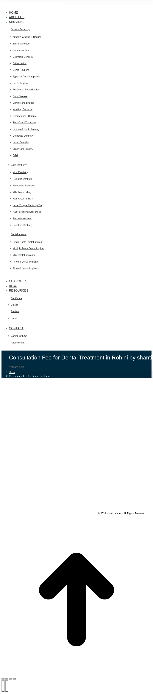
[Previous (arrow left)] (2, 686)
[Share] (6, 678)
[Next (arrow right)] (6, 686)
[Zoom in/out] (14, 678)
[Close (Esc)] (2, 678)
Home (12, 372)
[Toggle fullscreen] (10, 678)
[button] (32, 6)
